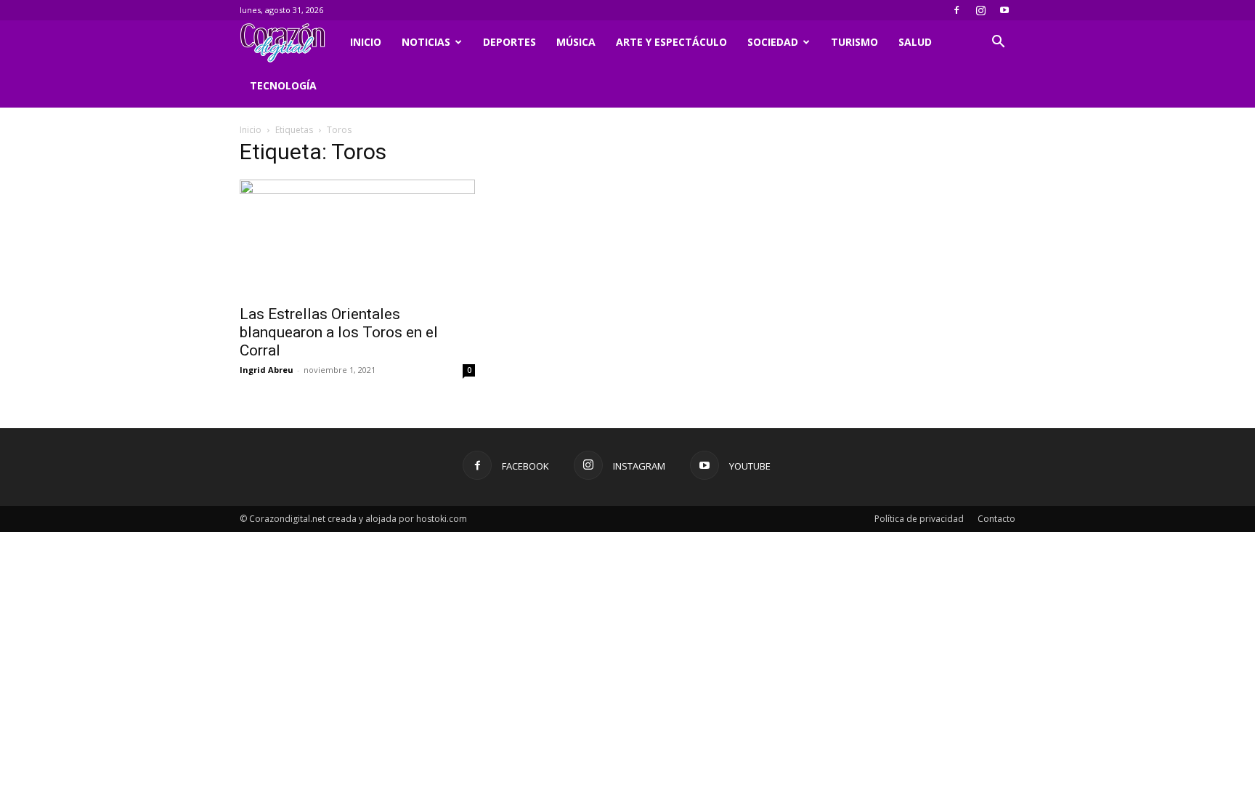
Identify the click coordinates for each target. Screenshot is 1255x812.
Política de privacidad (919, 518)
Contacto (996, 518)
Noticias (426, 42)
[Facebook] (956, 10)
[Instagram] (980, 10)
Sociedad (772, 42)
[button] (997, 43)
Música (576, 42)
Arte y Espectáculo (671, 42)
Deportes (509, 42)
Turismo (854, 42)
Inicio (365, 42)
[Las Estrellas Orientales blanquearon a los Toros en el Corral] (357, 238)
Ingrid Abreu (266, 369)
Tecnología (283, 85)
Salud (915, 42)
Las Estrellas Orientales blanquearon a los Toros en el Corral (339, 332)
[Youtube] (1004, 10)
